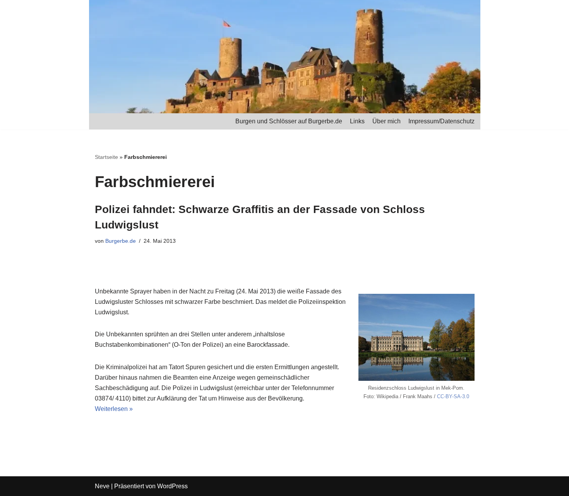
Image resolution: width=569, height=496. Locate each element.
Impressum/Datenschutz (441, 121)
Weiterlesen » (114, 409)
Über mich (386, 121)
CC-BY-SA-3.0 (453, 396)
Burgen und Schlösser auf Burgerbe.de (288, 121)
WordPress (172, 486)
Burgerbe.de (120, 241)
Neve (102, 486)
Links (357, 121)
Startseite (106, 157)
